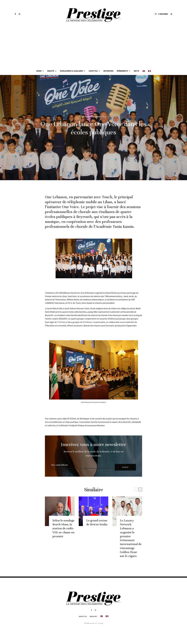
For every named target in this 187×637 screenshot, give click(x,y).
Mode (38, 71)
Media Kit (93, 616)
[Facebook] (15, 14)
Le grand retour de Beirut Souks (96, 522)
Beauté (50, 71)
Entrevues (108, 71)
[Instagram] (19, 14)
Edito (136, 71)
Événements (122, 71)
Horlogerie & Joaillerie (71, 71)
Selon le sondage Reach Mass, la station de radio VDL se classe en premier (63, 528)
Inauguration (100, 116)
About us (83, 616)
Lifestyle (93, 71)
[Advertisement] (93, 46)
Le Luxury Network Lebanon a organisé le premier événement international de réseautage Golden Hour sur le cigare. (131, 538)
